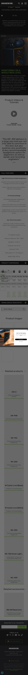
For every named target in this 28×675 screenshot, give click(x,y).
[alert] (2, 672)
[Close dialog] (27, 330)
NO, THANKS (21, 341)
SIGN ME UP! (21, 339)
